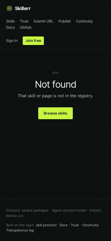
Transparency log (20, 230)
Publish (65, 21)
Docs (10, 27)
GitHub (25, 27)
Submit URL (43, 21)
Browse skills (56, 113)
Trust (24, 21)
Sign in (12, 40)
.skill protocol (46, 225)
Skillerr (22, 8)
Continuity (84, 21)
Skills (10, 21)
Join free (33, 40)
